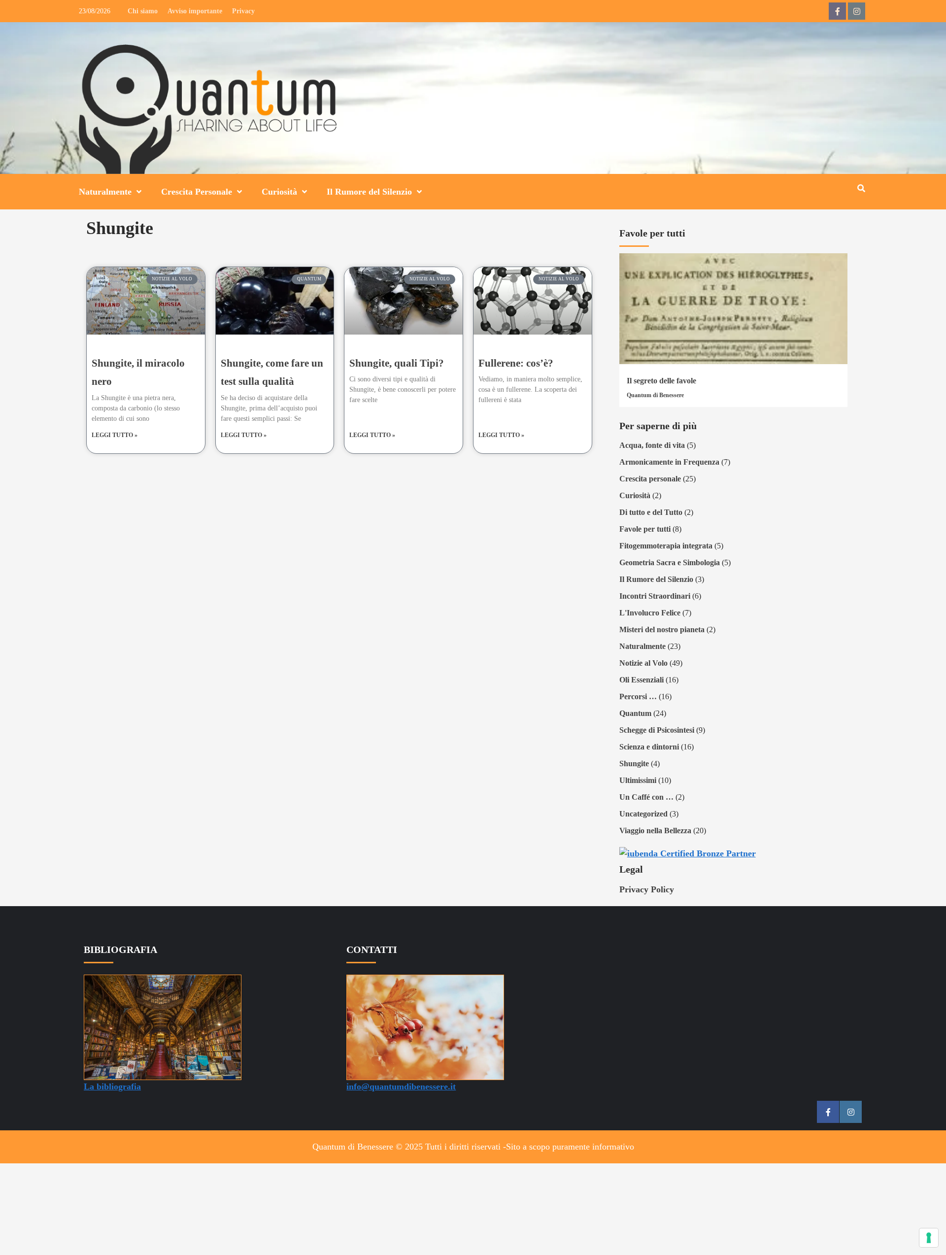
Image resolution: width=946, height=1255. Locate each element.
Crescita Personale (196, 192)
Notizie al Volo (643, 663)
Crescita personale (650, 479)
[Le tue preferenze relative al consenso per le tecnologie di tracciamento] (928, 1237)
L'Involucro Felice (649, 613)
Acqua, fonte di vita (652, 445)
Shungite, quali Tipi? (396, 363)
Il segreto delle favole (661, 380)
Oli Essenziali (641, 680)
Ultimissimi (637, 780)
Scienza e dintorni (649, 747)
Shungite (634, 763)
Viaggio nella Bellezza (655, 830)
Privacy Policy (646, 889)
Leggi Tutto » (114, 435)
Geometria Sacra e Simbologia (669, 562)
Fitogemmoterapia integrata (665, 546)
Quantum (635, 713)
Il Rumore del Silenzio (369, 192)
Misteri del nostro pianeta (662, 629)
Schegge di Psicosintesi (656, 730)
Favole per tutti (645, 529)
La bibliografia (112, 1086)
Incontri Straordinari (654, 596)
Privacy (243, 11)
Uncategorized (643, 814)
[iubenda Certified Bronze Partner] (687, 853)
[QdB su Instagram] (856, 11)
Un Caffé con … (646, 797)
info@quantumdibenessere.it (401, 1086)
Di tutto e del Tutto (650, 512)
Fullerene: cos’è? (515, 363)
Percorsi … (638, 696)
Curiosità (279, 192)
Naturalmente (105, 192)
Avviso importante (195, 11)
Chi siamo (143, 11)
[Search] (861, 188)
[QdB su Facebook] (837, 11)
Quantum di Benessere (655, 395)
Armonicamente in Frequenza (669, 462)
